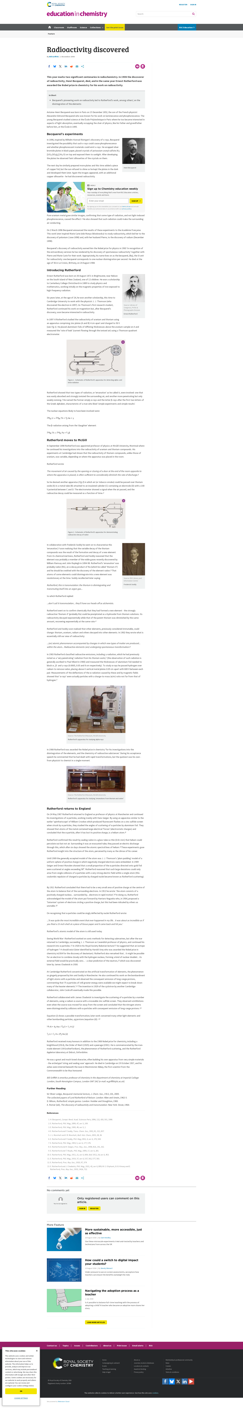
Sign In (193, 5)
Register (183, 5)
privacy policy (126, 209)
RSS (151, 1345)
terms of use (126, 206)
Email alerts (137, 1345)
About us (107, 1345)
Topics (66, 1345)
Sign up (135, 201)
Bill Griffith (54, 56)
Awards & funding (140, 1369)
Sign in (82, 1208)
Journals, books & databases (144, 1363)
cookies (155, 1393)
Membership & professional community (179, 1360)
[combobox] (166, 14)
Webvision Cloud (63, 1401)
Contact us (52, 1345)
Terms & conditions (172, 1372)
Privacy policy (139, 1372)
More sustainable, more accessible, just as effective (113, 1231)
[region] (21, 1376)
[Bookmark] (142, 66)
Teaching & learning (109, 1369)
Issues (77, 1345)
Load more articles (96, 1322)
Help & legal (106, 1372)
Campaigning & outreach (111, 1363)
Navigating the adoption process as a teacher (112, 1292)
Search (193, 14)
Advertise (169, 1369)
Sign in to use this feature (133, 61)
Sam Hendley (106, 1238)
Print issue (122, 1345)
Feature (51, 34)
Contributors (92, 1345)
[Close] (37, 1351)
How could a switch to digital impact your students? (111, 1262)
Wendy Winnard (106, 1268)
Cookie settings (21, 1398)
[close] (145, 61)
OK (21, 1391)
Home (104, 1360)
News (167, 1363)
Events (104, 1366)
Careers (168, 1366)
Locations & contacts (141, 1366)
